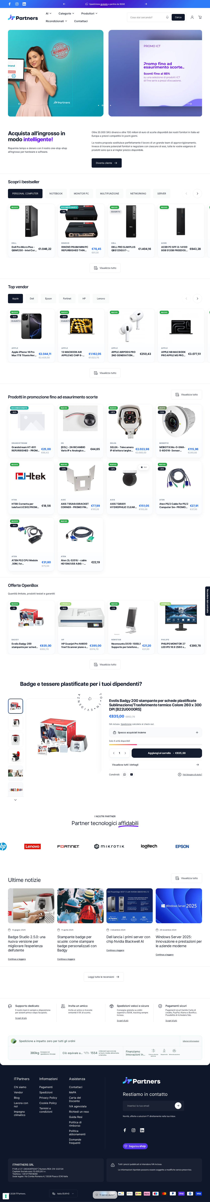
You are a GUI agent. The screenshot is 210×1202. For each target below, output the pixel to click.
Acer (164, 243)
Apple (15, 348)
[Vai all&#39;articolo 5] (15, 773)
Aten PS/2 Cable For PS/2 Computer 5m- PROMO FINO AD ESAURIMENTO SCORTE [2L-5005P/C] (173, 505)
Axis (63, 500)
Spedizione (126, 724)
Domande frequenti (75, 1141)
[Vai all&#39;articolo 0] (15, 706)
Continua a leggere (17, 959)
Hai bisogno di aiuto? (192, 774)
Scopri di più (21, 1018)
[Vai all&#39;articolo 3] (15, 739)
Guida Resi (75, 1117)
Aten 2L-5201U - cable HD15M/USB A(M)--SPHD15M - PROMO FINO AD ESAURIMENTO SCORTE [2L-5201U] (75, 562)
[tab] (25, 193)
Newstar (116, 640)
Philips (165, 640)
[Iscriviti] (178, 1105)
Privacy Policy (48, 1097)
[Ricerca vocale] (167, 17)
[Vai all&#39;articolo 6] (15, 789)
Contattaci (75, 1087)
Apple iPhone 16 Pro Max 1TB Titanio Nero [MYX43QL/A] (24, 354)
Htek (14, 500)
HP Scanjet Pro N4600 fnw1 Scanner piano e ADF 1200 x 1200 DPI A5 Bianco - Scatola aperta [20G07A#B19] (74, 645)
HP (62, 640)
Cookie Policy (48, 1103)
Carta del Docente (75, 1099)
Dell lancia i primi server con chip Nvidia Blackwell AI (128, 939)
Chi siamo (20, 1087)
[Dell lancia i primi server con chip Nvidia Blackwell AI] (129, 905)
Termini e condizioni (45, 1110)
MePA (72, 1092)
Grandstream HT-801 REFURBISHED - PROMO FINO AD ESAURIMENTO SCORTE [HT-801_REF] (26, 449)
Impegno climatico (19, 1113)
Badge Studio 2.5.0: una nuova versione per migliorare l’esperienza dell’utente (26, 943)
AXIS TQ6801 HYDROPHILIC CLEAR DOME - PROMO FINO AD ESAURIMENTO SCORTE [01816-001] (122, 505)
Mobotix (164, 443)
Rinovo (65, 243)
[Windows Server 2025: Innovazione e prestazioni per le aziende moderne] (179, 905)
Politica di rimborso (75, 1124)
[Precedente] (64, 4)
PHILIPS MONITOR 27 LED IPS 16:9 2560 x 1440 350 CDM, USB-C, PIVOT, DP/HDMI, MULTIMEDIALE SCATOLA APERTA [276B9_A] (173, 645)
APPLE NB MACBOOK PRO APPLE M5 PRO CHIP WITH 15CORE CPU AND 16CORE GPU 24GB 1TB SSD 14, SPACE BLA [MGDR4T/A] (173, 354)
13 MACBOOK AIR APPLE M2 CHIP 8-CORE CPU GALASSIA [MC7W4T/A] (73, 354)
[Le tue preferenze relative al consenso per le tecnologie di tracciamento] (6, 1196)
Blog (17, 1097)
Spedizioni (45, 1092)
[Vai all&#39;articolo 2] (15, 723)
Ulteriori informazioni (191, 1041)
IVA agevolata (77, 1106)
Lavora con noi (21, 1104)
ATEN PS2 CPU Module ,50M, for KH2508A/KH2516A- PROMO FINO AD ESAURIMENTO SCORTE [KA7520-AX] (26, 562)
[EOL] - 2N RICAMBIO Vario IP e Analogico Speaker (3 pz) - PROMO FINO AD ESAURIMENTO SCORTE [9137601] (75, 449)
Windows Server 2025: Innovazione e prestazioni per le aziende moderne (179, 941)
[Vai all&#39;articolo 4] (15, 756)
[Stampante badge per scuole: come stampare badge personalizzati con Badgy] (80, 905)
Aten (162, 500)
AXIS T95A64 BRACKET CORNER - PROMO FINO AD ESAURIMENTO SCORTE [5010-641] (75, 505)
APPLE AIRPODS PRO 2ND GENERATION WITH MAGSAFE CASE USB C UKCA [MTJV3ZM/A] (124, 354)
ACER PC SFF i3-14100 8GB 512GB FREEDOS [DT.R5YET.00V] (174, 249)
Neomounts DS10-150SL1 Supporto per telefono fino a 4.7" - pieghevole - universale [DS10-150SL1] (126, 645)
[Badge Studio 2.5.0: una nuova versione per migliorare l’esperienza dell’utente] (31, 905)
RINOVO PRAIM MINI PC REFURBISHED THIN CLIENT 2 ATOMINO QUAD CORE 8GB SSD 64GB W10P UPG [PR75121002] (74, 249)
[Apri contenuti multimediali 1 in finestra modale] (63, 736)
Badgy (15, 640)
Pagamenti (46, 1087)
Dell (14, 243)
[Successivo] (146, 4)
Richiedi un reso (79, 1111)
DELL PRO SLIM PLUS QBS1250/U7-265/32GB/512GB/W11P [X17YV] (124, 249)
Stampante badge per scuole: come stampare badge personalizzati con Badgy (77, 943)
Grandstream (19, 443)
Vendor (18, 1092)
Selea (113, 443)
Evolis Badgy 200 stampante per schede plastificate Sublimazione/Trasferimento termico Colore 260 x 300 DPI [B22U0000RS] (25, 645)
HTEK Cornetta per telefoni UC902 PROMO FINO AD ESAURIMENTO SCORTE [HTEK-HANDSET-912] (26, 505)
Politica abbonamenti (77, 1132)
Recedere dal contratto (207, 601)
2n (62, 443)
